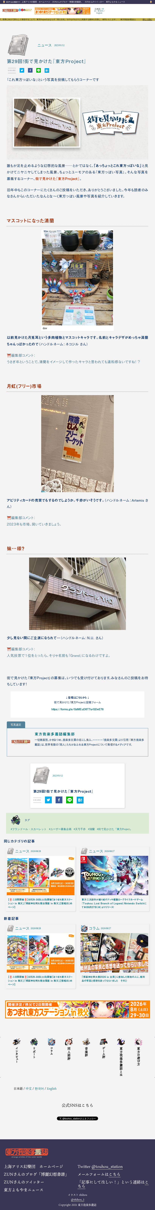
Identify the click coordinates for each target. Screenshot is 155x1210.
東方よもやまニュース (115, 2)
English (99, 13)
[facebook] (30, 70)
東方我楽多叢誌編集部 (55, 734)
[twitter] (22, 70)
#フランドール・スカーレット (28, 829)
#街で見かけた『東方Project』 (114, 829)
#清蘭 (91, 829)
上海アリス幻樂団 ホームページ (36, 2)
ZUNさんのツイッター (94, 2)
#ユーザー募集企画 (60, 829)
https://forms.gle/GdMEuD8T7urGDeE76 (77, 709)
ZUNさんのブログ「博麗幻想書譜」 (67, 2)
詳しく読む (147, 19)
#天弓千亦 (80, 829)
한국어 (100, 11)
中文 (29, 1088)
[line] (38, 70)
